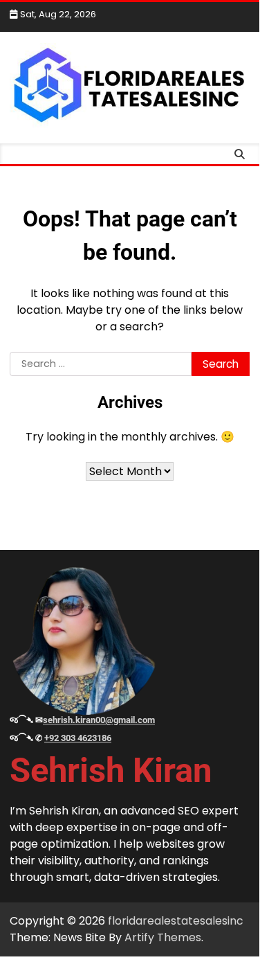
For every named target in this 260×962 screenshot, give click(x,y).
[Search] (239, 153)
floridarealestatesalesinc (175, 921)
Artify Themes (162, 937)
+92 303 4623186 (77, 738)
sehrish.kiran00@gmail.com (99, 720)
